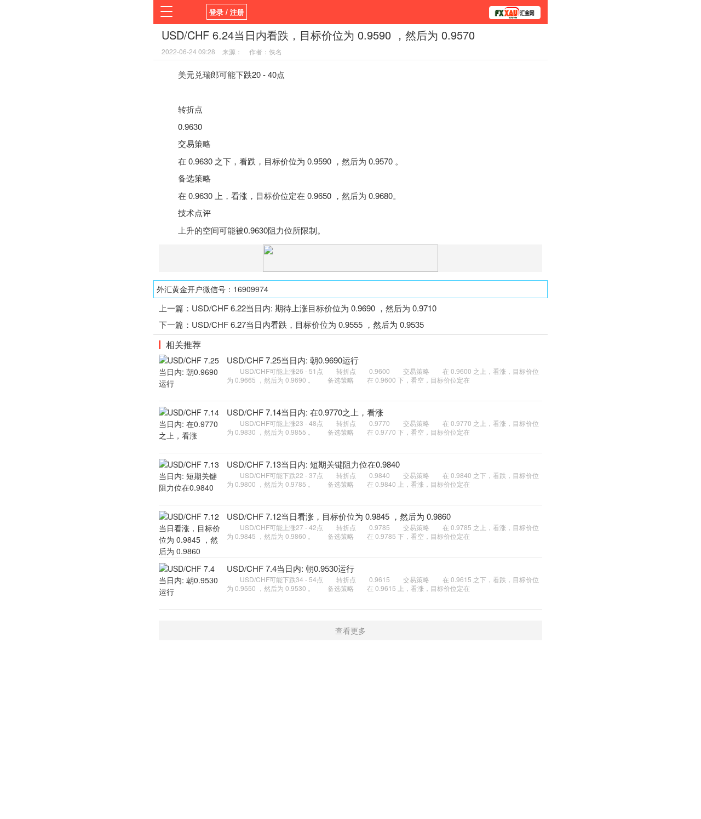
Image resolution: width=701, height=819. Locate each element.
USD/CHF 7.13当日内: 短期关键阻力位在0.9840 (313, 464)
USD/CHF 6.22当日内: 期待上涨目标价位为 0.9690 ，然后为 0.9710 (314, 308)
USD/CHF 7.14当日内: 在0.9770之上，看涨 (305, 412)
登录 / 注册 (226, 12)
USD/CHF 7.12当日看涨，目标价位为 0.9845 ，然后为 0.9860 (339, 516)
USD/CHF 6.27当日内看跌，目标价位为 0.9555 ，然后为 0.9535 (308, 324)
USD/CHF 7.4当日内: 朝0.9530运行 (290, 568)
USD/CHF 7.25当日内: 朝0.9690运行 (293, 360)
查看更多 (350, 630)
